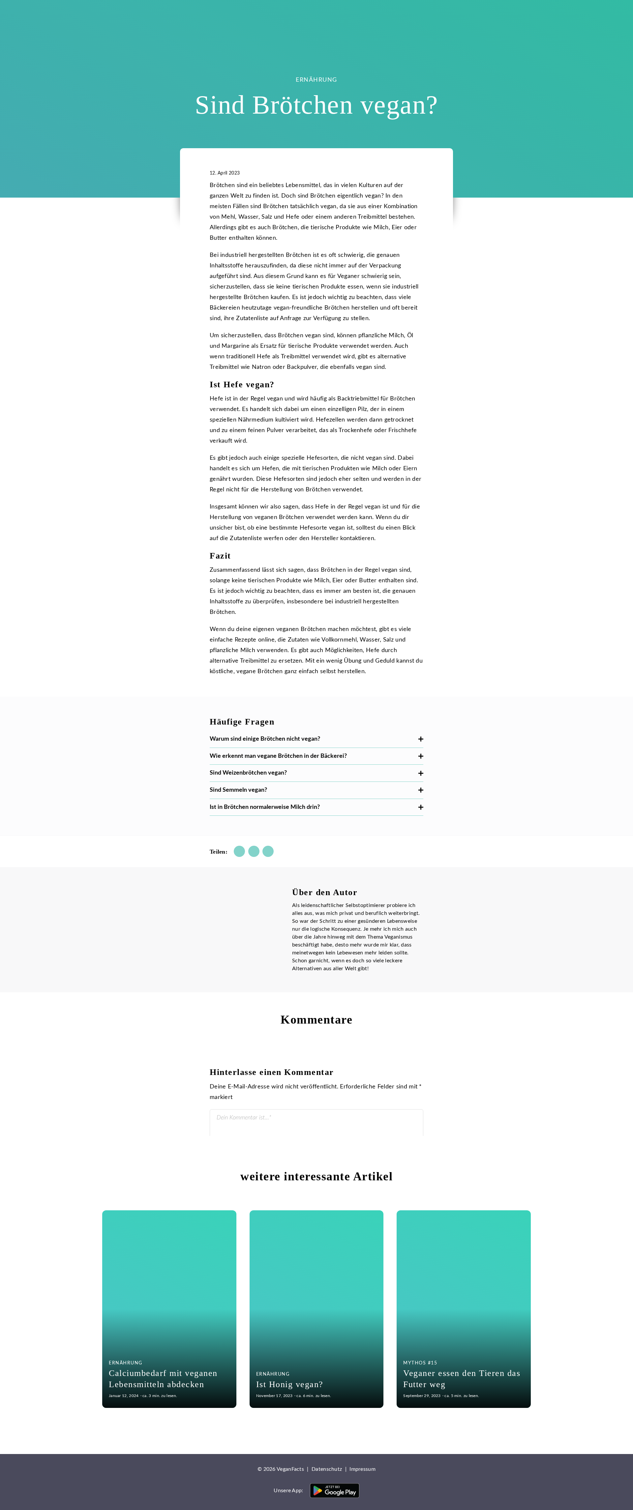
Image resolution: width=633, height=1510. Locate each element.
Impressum (362, 1469)
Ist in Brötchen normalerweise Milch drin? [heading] (265, 807)
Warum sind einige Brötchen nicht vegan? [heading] (265, 739)
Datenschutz (327, 1469)
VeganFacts (128, 15)
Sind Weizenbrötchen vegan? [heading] (248, 773)
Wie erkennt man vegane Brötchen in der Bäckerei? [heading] (278, 756)
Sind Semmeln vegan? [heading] (238, 790)
